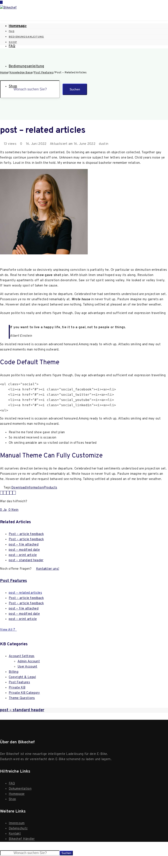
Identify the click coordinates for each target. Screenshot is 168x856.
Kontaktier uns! (47, 569)
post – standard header (26, 560)
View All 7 (8, 630)
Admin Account (29, 661)
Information (35, 488)
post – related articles (25, 593)
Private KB (17, 688)
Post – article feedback (26, 534)
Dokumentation (20, 789)
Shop (13, 86)
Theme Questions (22, 698)
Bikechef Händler (22, 839)
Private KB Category (24, 693)
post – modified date (24, 550)
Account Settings (22, 656)
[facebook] (4, 493)
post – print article (23, 555)
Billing (13, 672)
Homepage (18, 26)
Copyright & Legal (22, 677)
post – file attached (23, 545)
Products (50, 488)
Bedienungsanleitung (26, 66)
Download (18, 488)
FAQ (12, 46)
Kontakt (15, 834)
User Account (27, 667)
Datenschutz (18, 829)
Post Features (13, 580)
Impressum (17, 823)
